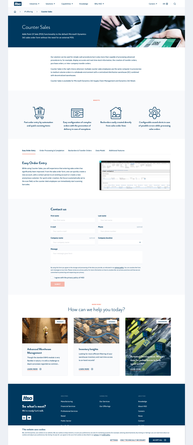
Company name (73, 238)
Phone (120, 227)
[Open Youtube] (29, 418)
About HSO (142, 406)
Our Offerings (105, 406)
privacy (96, 435)
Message (54, 249)
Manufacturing (67, 401)
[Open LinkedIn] (24, 418)
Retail (63, 416)
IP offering (28, 12)
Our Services (105, 401)
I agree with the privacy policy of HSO (69, 278)
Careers (141, 411)
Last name (102, 216)
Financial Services (68, 406)
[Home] (18, 4)
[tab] (28, 150)
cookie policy (106, 435)
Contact (141, 421)
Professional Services (69, 411)
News (140, 416)
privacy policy (119, 267)
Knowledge (142, 401)
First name (55, 216)
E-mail (53, 227)
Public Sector (66, 421)
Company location (105, 238)
